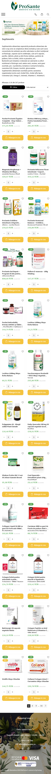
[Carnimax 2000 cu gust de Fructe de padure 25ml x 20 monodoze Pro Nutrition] (38, 513)
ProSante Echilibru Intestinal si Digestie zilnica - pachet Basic (11, 222)
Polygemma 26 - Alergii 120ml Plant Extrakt (11, 425)
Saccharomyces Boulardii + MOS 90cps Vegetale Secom (38, 375)
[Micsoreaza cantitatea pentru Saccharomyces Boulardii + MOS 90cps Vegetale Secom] (30, 386)
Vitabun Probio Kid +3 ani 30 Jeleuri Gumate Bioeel (12, 476)
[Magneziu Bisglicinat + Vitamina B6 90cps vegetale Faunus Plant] (12, 156)
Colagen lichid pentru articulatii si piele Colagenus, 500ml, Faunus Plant (12, 579)
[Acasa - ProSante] (25, 6)
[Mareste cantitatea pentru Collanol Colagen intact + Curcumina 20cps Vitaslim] (38, 692)
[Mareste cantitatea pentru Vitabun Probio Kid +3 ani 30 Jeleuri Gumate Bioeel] (12, 488)
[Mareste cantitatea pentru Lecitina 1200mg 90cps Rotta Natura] (12, 386)
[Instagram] (28, 748)
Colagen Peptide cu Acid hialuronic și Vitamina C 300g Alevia (37, 630)
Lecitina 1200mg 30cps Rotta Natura (37, 323)
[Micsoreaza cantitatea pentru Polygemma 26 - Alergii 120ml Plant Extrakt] (4, 437)
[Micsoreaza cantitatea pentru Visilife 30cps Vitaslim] (4, 692)
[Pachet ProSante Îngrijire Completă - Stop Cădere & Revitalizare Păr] (12, 105)
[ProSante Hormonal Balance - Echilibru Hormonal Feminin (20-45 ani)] (38, 207)
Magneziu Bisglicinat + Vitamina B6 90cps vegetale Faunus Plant (11, 171)
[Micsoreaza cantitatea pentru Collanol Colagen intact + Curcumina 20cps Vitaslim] (30, 692)
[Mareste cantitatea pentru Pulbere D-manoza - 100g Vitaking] (38, 284)
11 (41, 706)
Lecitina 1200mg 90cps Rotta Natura (11, 374)
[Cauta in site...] (48, 14)
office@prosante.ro (27, 744)
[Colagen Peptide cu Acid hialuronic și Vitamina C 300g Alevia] (38, 615)
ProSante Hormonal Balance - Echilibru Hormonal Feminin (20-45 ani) (38, 222)
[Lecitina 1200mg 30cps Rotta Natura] (38, 309)
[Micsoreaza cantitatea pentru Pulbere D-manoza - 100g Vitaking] (30, 284)
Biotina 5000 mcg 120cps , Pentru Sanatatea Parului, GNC (38, 120)
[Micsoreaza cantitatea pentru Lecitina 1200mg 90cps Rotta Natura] (4, 386)
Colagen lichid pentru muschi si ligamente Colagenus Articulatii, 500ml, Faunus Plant (36, 579)
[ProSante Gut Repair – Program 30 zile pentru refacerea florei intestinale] (12, 258)
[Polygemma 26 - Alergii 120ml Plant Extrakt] (12, 411)
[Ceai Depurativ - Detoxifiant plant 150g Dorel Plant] (38, 462)
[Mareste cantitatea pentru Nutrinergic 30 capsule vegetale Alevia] (12, 641)
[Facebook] (23, 748)
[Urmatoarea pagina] (45, 706)
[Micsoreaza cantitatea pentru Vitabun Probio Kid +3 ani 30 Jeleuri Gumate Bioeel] (4, 488)
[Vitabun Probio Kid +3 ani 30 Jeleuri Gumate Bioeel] (12, 462)
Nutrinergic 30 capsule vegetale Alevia (11, 629)
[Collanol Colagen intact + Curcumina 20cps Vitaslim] (38, 666)
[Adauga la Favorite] (22, 97)
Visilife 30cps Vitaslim (11, 679)
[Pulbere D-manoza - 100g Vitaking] (38, 258)
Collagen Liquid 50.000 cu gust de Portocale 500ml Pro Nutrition (12, 528)
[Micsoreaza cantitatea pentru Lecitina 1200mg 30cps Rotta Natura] (30, 335)
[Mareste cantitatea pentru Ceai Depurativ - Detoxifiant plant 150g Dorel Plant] (38, 488)
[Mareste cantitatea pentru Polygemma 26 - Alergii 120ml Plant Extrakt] (12, 437)
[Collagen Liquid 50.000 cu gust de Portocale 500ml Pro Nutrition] (12, 513)
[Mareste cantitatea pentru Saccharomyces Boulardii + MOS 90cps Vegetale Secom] (38, 386)
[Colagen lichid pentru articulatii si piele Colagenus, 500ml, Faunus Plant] (12, 564)
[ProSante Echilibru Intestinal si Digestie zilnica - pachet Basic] (12, 207)
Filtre (14, 87)
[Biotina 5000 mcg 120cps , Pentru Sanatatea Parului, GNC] (38, 105)
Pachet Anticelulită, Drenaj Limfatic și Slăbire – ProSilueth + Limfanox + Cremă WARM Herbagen (12, 324)
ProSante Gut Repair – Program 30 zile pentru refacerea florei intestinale (11, 273)
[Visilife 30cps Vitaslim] (12, 666)
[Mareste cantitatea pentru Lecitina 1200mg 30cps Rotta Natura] (38, 335)
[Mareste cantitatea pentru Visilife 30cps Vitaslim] (12, 692)
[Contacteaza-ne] (36, 14)
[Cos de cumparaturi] (42, 14)
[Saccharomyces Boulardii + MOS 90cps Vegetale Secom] (38, 360)
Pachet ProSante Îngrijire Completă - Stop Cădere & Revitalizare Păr (12, 120)
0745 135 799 (27, 740)
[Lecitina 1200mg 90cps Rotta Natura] (12, 360)
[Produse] (3, 15)
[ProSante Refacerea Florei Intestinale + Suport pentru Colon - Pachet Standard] (38, 156)
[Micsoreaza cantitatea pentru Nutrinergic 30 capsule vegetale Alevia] (4, 641)
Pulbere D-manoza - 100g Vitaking (38, 273)
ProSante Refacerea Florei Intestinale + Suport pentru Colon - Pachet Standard (38, 171)
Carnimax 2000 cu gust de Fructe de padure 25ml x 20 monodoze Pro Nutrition (38, 528)
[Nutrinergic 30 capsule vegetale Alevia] (12, 615)
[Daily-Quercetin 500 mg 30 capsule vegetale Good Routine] (38, 411)
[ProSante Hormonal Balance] (25, 27)
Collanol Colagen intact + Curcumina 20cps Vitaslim (38, 680)
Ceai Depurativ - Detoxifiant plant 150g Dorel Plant (36, 477)
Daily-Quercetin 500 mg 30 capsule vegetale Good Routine (38, 426)
